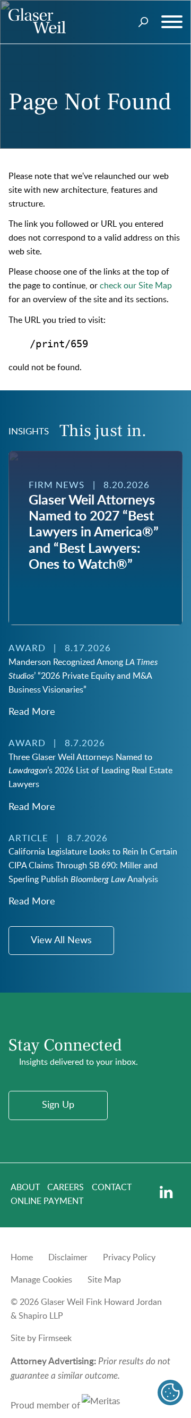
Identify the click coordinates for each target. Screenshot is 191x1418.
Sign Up (58, 1105)
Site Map (104, 1280)
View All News (61, 940)
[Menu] (172, 22)
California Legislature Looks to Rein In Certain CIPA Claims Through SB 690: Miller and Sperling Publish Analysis (92, 866)
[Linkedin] (166, 1193)
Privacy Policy (129, 1257)
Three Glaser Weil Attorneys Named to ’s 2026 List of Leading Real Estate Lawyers (90, 771)
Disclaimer (68, 1257)
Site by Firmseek (41, 1338)
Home (22, 1257)
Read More (31, 712)
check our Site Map (136, 285)
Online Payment (47, 1201)
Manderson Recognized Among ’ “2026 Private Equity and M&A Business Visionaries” (83, 676)
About (25, 1187)
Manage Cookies (41, 1280)
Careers (65, 1187)
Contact (112, 1187)
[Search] (143, 22)
